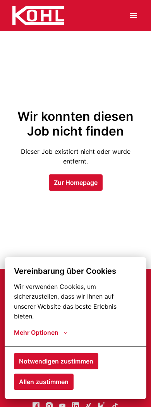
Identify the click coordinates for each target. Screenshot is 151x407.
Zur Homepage (76, 182)
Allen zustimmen (44, 382)
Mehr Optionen (36, 332)
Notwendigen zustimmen (56, 361)
